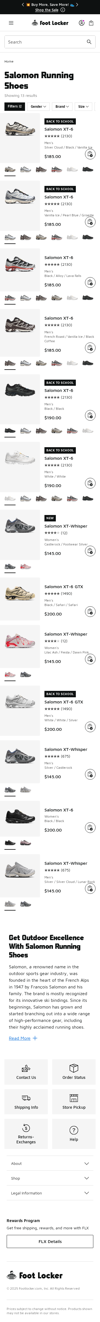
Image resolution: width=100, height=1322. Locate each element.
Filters (13, 106)
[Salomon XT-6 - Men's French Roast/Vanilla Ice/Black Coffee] (41, 170)
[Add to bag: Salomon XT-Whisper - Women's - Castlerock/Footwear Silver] (90, 551)
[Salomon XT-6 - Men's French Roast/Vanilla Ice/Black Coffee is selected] (10, 363)
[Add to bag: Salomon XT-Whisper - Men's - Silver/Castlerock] (90, 774)
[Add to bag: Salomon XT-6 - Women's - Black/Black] (90, 827)
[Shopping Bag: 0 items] (91, 23)
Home (9, 61)
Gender (36, 106)
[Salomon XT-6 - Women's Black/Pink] (25, 843)
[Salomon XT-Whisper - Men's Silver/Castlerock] (25, 904)
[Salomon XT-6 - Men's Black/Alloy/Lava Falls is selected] (10, 298)
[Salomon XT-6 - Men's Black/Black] (87, 170)
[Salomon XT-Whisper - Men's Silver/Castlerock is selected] (10, 790)
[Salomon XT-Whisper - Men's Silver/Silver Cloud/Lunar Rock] (25, 790)
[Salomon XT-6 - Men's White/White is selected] (10, 499)
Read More (20, 1038)
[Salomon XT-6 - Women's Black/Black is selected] (10, 843)
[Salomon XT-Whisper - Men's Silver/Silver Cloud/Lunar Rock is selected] (10, 904)
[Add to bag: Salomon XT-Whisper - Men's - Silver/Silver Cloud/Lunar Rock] (90, 888)
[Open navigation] (11, 23)
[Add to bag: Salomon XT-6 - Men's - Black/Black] (90, 415)
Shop (15, 1178)
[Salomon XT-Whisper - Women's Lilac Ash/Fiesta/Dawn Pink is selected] (10, 675)
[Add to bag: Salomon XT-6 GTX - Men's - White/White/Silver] (90, 727)
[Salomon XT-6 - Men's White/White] (72, 170)
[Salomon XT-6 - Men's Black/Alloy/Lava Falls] (56, 170)
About (16, 1163)
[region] (50, 7)
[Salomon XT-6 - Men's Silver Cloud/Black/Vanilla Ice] (41, 237)
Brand (60, 106)
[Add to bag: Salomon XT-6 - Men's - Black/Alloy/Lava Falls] (90, 282)
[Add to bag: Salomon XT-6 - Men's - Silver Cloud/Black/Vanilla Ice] (90, 154)
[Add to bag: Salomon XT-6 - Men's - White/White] (90, 483)
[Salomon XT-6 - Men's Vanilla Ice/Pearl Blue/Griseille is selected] (10, 237)
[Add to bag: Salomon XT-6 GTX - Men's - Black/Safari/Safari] (90, 611)
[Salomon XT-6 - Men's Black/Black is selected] (10, 431)
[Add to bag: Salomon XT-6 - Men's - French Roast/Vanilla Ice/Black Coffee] (90, 348)
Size (81, 106)
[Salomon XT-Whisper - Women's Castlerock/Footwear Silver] (25, 675)
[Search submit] (89, 42)
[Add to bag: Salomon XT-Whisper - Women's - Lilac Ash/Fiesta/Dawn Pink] (90, 659)
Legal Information (26, 1193)
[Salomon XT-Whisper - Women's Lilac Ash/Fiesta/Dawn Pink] (25, 567)
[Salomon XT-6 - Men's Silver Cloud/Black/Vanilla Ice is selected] (10, 170)
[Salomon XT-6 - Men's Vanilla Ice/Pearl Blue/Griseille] (25, 170)
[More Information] (62, 9)
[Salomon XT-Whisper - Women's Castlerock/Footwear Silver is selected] (10, 567)
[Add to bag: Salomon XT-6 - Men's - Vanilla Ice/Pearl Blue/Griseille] (90, 222)
